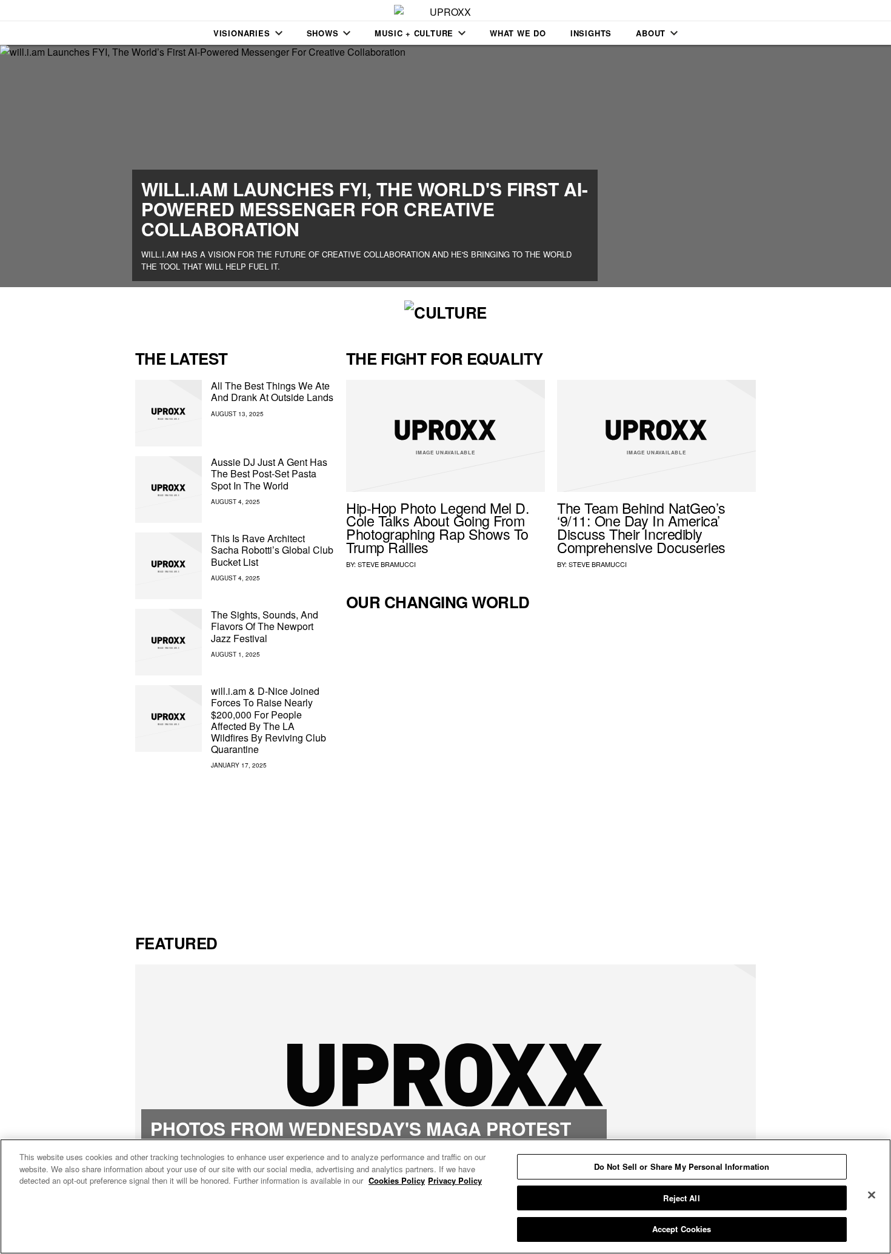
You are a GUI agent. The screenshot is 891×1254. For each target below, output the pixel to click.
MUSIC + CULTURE (414, 33)
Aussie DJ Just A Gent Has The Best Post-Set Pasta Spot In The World (269, 473)
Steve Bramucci (387, 564)
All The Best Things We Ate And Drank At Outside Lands (272, 391)
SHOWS (323, 33)
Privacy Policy (455, 1180)
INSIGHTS (591, 33)
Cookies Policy (397, 1180)
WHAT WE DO (518, 33)
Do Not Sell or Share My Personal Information (682, 1166)
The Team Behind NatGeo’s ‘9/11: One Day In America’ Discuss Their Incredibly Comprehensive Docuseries (641, 527)
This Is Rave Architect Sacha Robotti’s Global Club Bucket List (272, 549)
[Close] (871, 1195)
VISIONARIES (241, 33)
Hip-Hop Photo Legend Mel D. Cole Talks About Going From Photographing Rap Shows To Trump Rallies (437, 527)
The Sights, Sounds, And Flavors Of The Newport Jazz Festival (264, 626)
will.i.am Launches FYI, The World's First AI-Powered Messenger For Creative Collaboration (364, 209)
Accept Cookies (682, 1229)
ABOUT (651, 33)
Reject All (681, 1198)
